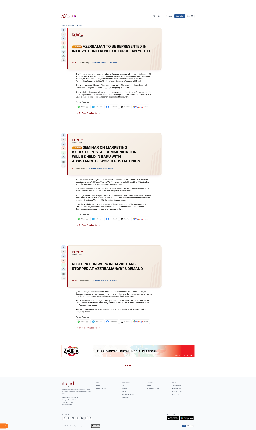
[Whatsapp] (64, 418)
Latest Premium (101, 388)
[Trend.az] (69, 16)
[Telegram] (82, 418)
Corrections (125, 397)
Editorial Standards (128, 394)
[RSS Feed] (90, 418)
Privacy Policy (176, 388)
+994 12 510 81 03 (67, 402)
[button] (63, 30)
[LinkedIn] (86, 418)
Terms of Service (177, 385)
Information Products (153, 388)
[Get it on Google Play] (187, 418)
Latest (98, 385)
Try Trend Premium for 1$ (89, 113)
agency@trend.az (67, 404)
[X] (73, 418)
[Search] (154, 16)
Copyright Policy (177, 391)
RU (191, 426)
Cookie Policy (176, 394)
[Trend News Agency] (68, 384)
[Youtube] (77, 418)
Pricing (149, 385)
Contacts (124, 391)
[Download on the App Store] (173, 418)
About (123, 385)
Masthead (125, 388)
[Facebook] (68, 418)
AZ (188, 426)
